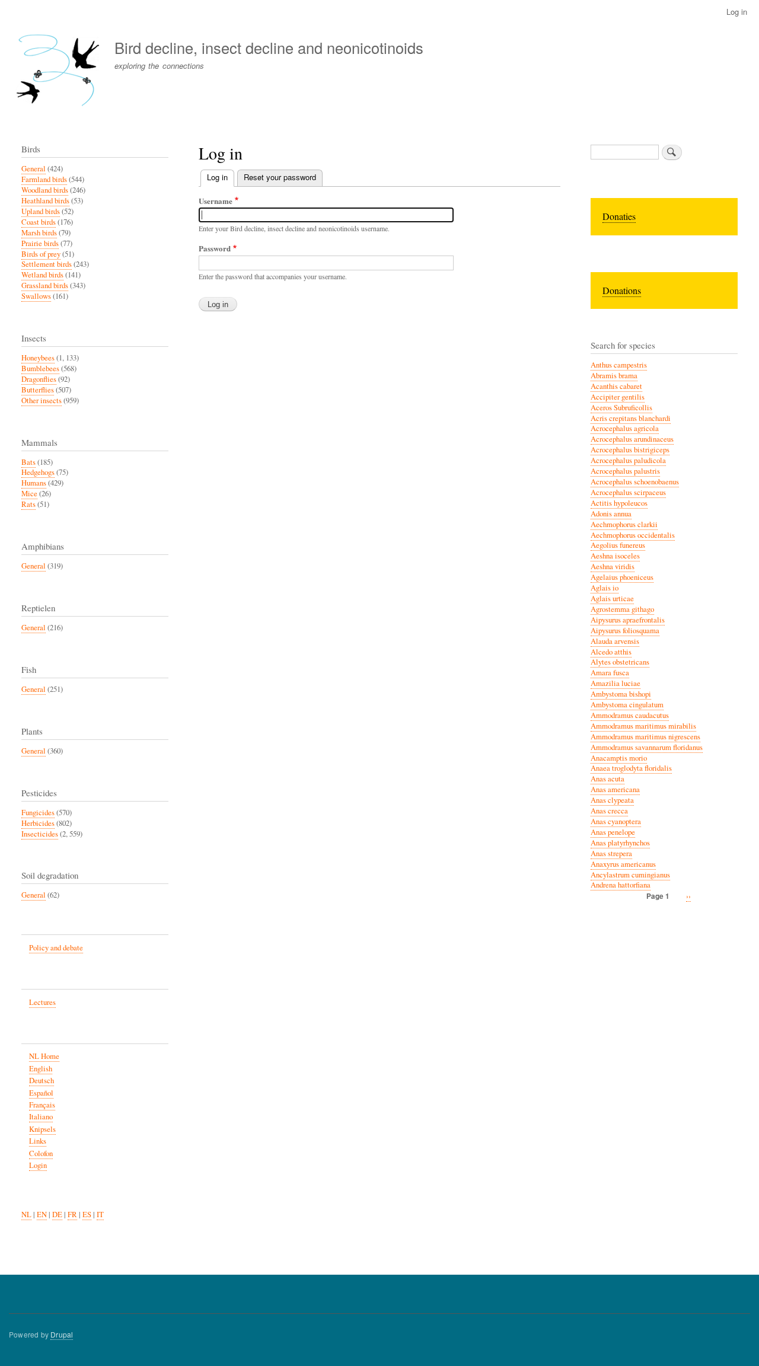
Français (42, 1105)
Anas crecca (609, 811)
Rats (28, 504)
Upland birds (40, 211)
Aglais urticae (612, 598)
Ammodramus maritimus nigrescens (645, 737)
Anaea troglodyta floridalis (631, 768)
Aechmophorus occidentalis (633, 535)
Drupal (61, 1334)
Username (215, 200)
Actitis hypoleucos (619, 503)
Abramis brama (614, 376)
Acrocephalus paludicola (628, 460)
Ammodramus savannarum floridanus (647, 747)
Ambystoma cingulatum (627, 705)
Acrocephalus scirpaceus (628, 492)
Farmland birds (44, 179)
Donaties (619, 216)
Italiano (41, 1117)
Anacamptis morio (619, 758)
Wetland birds (42, 275)
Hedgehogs (38, 472)
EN (42, 1214)
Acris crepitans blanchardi (631, 418)
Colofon (41, 1153)
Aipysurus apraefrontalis (628, 620)
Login (38, 1165)
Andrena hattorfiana (620, 885)
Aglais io (604, 588)
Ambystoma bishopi (621, 694)
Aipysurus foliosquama (625, 630)
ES (86, 1214)
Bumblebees (40, 368)
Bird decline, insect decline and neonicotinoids (268, 47)
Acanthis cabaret (616, 386)
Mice (29, 494)
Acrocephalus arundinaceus (632, 439)
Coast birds (38, 222)
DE (57, 1214)
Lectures (42, 1002)
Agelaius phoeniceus (622, 577)
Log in (736, 11)
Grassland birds (44, 285)
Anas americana (615, 789)
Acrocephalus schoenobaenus (635, 482)
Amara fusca (610, 673)
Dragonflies (38, 379)
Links (37, 1141)
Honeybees (38, 358)
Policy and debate (56, 948)
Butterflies (37, 390)
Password (215, 248)
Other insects (41, 400)
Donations (621, 290)
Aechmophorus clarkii (624, 524)
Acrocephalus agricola (625, 428)
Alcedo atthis (611, 652)
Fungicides (38, 813)
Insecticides (39, 834)
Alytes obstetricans (620, 662)
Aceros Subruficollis (621, 408)
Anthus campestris (619, 365)
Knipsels (42, 1129)
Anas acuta (607, 779)
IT (100, 1214)
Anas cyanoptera (616, 821)
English (40, 1069)
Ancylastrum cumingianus (630, 875)
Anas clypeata (612, 800)
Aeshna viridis (612, 566)
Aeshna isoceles (615, 556)
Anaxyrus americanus (623, 864)
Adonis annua (611, 514)
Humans (33, 483)
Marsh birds (39, 233)
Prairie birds (40, 243)
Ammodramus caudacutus (630, 715)
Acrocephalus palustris (625, 471)
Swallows (36, 296)
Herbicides (38, 823)
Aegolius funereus (618, 545)
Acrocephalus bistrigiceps (630, 450)
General (33, 169)
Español (41, 1093)
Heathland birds (45, 201)
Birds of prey (40, 254)
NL (26, 1214)
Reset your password (280, 177)
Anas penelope (613, 832)
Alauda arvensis (615, 641)
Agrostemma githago (622, 609)
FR (72, 1214)
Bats (28, 462)
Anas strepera (611, 853)
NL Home (44, 1056)
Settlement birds (46, 264)
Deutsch (41, 1080)
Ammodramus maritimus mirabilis (643, 726)
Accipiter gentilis (618, 397)
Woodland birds (44, 190)
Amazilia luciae (615, 683)
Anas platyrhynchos (620, 843)
